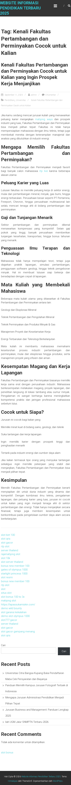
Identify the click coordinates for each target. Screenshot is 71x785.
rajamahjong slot (10, 554)
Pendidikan (10, 100)
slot (3, 589)
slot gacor (7, 542)
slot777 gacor (9, 620)
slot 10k (5, 558)
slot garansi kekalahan (14, 612)
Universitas (21, 100)
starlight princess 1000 (14, 573)
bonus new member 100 (15, 565)
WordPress (58, 781)
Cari (3, 645)
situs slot (6, 592)
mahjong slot (8, 600)
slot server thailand (12, 561)
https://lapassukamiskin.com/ (18, 604)
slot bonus (7, 752)
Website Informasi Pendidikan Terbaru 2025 (20, 8)
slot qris (5, 538)
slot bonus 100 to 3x (12, 596)
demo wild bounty (11, 608)
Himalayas (13, 781)
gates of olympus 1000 (14, 569)
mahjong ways (44, 119)
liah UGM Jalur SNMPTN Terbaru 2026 (26, 721)
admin (34, 95)
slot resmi (7, 577)
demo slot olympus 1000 (15, 616)
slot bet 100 (8, 534)
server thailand (9, 550)
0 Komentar (50, 95)
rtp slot (5, 546)
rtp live (43, 171)
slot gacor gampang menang (18, 631)
